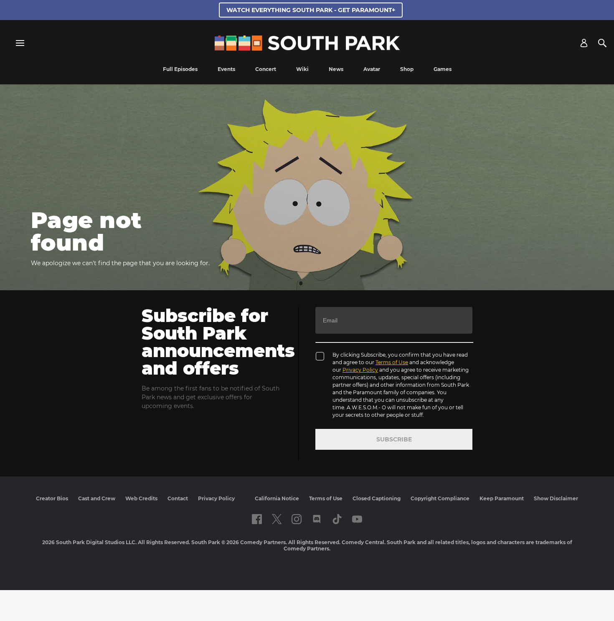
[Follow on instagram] (297, 519)
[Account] (584, 43)
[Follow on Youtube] (357, 519)
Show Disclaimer (556, 498)
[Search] (602, 43)
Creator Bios (52, 498)
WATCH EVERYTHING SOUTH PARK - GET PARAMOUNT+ (310, 10)
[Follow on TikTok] (337, 519)
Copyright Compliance (440, 498)
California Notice (277, 498)
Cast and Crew (96, 498)
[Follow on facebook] (257, 519)
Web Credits (141, 498)
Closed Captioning (377, 498)
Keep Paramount (502, 498)
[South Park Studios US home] (307, 49)
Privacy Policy (360, 370)
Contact (177, 498)
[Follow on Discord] (317, 519)
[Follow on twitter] (277, 519)
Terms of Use (392, 362)
